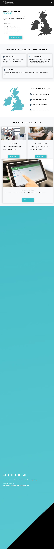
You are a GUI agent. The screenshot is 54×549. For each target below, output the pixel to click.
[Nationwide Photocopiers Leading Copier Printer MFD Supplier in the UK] (7, 3)
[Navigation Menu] (51, 3)
